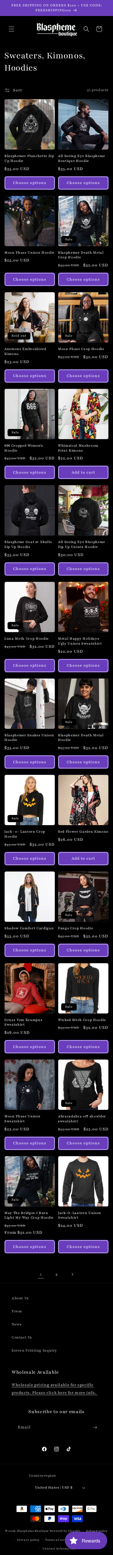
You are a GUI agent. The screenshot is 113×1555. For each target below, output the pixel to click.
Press (17, 1311)
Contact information (59, 1548)
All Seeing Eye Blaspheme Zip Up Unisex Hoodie (81, 544)
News (16, 1324)
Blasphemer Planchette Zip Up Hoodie (29, 158)
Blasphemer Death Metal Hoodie (81, 737)
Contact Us (22, 1337)
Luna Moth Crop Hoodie (26, 638)
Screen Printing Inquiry (34, 1350)
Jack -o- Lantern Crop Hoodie (24, 834)
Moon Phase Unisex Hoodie (29, 252)
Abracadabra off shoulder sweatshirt (82, 1118)
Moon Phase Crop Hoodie (81, 349)
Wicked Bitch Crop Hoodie (82, 1020)
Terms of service (58, 1540)
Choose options (29, 182)
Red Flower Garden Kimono (83, 831)
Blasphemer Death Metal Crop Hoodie (81, 255)
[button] (11, 29)
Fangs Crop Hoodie (75, 928)
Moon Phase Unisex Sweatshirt (22, 1118)
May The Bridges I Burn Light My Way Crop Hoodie (29, 1215)
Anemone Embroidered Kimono (25, 351)
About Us (20, 1298)
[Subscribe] (94, 1427)
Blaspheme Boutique (33, 1531)
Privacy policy (28, 1540)
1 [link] (41, 1274)
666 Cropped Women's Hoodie (23, 448)
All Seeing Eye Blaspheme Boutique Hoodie (81, 158)
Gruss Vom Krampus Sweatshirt (23, 1022)
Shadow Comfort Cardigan (29, 928)
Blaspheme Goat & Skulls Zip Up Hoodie (28, 544)
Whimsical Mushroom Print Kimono (78, 448)
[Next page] (72, 1274)
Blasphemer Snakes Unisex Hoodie (29, 737)
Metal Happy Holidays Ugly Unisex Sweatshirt (80, 641)
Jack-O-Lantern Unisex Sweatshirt (79, 1215)
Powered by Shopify (65, 1531)
